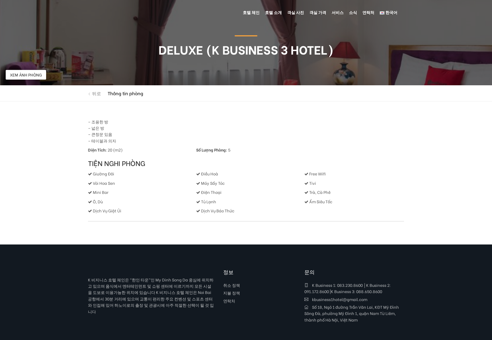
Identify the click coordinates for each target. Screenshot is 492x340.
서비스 (338, 12)
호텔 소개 (273, 12)
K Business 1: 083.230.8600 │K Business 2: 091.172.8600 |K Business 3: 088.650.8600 (347, 288)
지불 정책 (231, 293)
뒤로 (96, 93)
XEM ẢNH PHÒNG (26, 75)
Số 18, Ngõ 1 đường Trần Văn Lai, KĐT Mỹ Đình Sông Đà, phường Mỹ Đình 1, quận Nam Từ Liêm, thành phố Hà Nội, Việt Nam (351, 313)
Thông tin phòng (125, 93)
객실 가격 (317, 12)
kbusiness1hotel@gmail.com (339, 299)
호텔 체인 (251, 12)
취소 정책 (231, 285)
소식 (353, 12)
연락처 (229, 301)
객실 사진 (295, 12)
